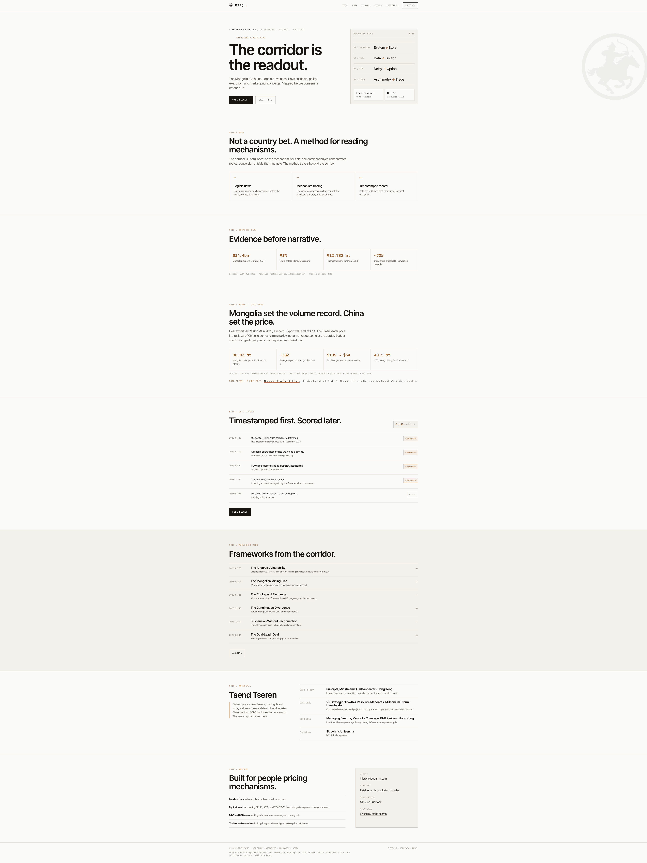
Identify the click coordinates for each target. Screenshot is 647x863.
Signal (366, 5)
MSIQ (241, 5)
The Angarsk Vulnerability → (282, 381)
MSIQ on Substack (370, 802)
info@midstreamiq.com (373, 778)
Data (354, 5)
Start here (265, 100)
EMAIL (415, 848)
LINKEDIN (404, 848)
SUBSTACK (392, 848)
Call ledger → (241, 100)
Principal (392, 5)
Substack (410, 5)
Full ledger (240, 512)
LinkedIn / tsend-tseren (373, 813)
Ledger (378, 5)
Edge (345, 5)
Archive (237, 653)
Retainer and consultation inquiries (379, 790)
